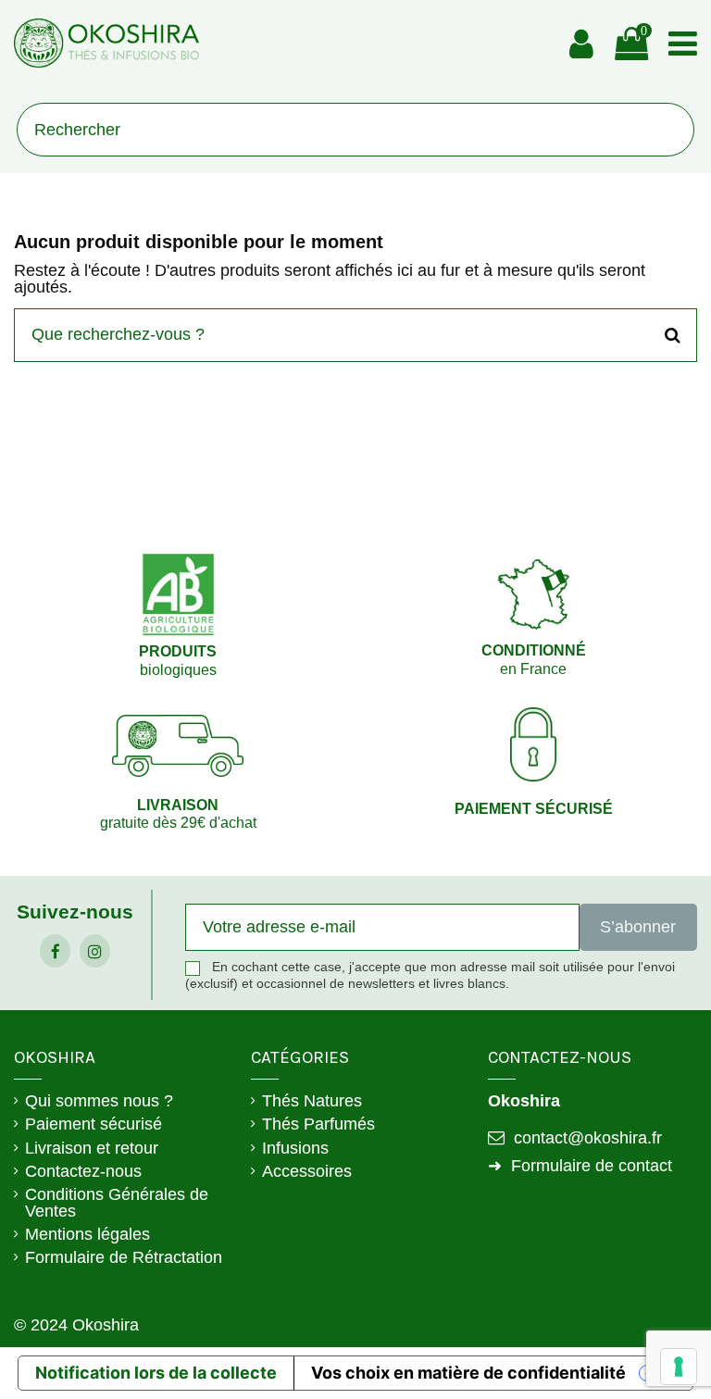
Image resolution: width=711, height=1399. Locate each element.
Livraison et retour (91, 1148)
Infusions (295, 1148)
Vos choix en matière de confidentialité (468, 1372)
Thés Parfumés (318, 1124)
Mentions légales (87, 1234)
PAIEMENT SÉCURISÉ (534, 809)
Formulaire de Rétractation (123, 1257)
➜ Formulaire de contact (580, 1165)
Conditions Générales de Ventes (116, 1202)
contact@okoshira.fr (588, 1138)
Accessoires (307, 1171)
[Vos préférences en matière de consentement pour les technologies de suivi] (678, 1366)
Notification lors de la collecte (156, 1372)
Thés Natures (312, 1101)
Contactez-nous (83, 1171)
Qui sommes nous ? (99, 1101)
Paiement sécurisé (93, 1124)
